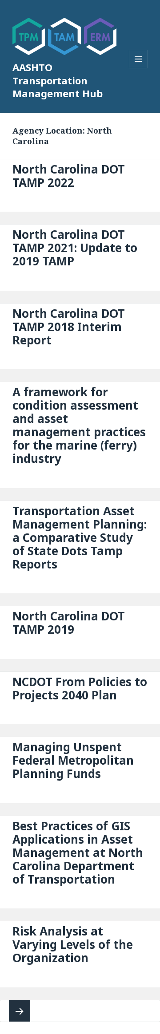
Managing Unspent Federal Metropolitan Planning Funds (73, 760)
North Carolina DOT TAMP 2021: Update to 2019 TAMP (74, 247)
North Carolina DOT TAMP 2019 (68, 622)
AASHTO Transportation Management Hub (57, 80)
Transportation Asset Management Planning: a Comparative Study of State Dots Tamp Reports (79, 537)
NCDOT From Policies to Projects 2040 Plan (79, 688)
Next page (19, 1011)
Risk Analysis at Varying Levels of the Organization (72, 944)
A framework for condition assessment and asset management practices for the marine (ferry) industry (79, 425)
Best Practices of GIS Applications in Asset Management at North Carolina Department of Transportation (77, 852)
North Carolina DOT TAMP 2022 (68, 175)
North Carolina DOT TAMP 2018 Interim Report (68, 326)
